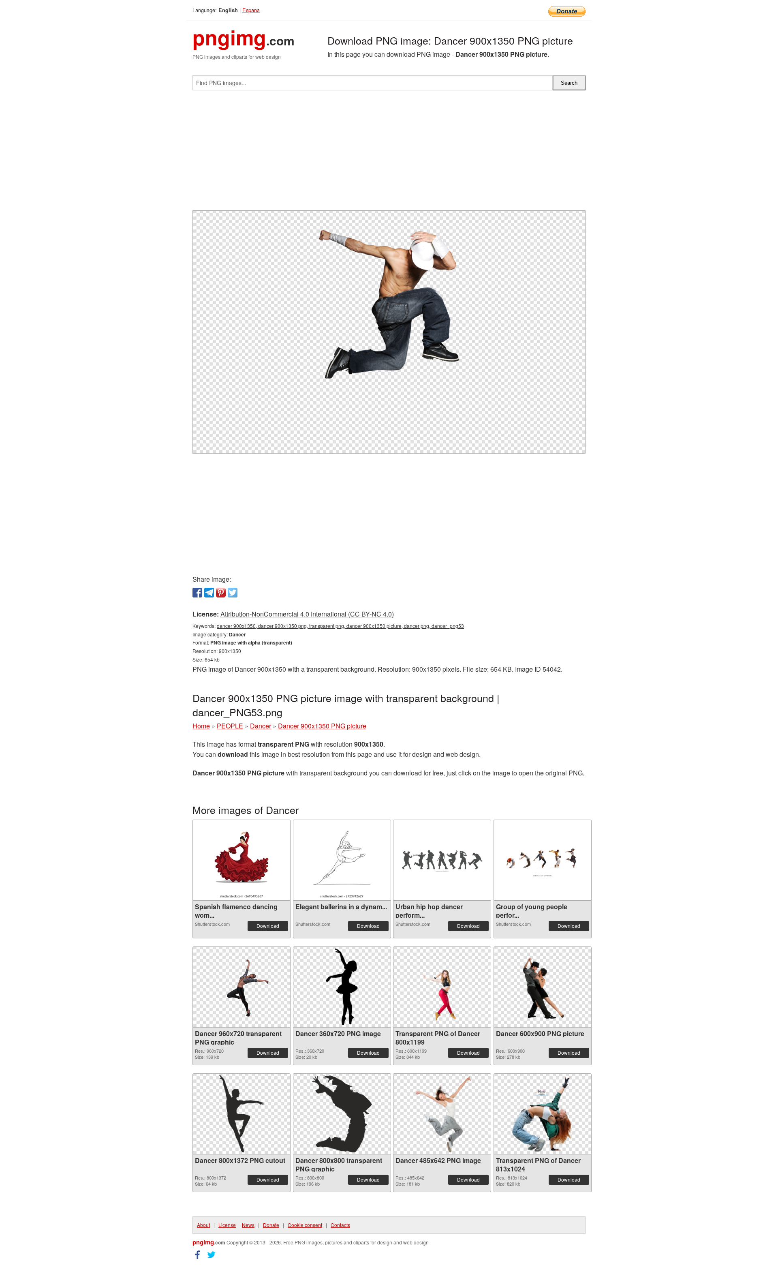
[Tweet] (232, 592)
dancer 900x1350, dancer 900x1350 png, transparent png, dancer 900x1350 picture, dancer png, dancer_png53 (340, 625)
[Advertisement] (389, 153)
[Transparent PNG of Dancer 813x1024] (542, 1113)
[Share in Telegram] (209, 592)
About (203, 1224)
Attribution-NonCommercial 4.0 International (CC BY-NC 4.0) (307, 614)
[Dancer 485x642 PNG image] (442, 1113)
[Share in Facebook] (197, 592)
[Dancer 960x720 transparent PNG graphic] (241, 987)
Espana (251, 10)
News (248, 1224)
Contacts (340, 1224)
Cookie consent (305, 1224)
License (227, 1224)
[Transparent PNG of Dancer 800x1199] (442, 987)
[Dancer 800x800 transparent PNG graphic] (342, 1113)
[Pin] (221, 592)
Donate (271, 1224)
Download (267, 925)
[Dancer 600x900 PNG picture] (542, 987)
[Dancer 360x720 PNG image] (342, 987)
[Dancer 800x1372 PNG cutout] (241, 1113)
